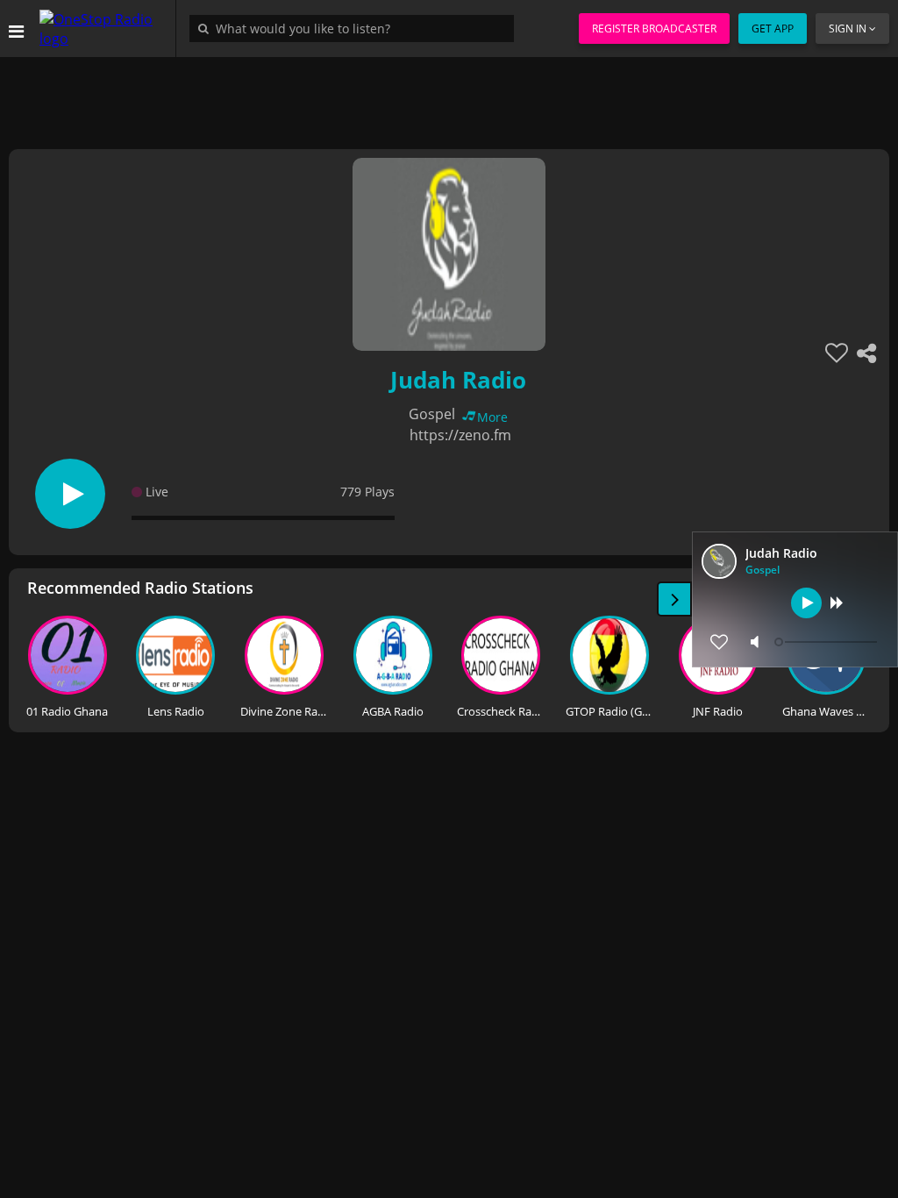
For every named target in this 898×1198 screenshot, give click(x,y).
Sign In (847, 28)
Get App (773, 28)
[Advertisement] (449, 96)
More (492, 417)
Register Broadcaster (654, 28)
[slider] (828, 642)
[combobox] (356, 28)
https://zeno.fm (460, 435)
